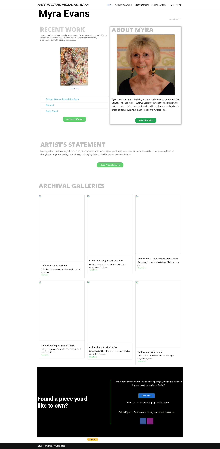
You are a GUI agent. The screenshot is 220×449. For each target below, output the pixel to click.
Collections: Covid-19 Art (103, 347)
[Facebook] (143, 421)
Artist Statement (141, 5)
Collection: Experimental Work (57, 345)
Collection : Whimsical (150, 352)
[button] (74, 119)
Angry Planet (52, 111)
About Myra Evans (123, 5)
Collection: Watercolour (54, 265)
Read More (45, 275)
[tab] (74, 99)
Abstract (50, 105)
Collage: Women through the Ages (62, 99)
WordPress (60, 446)
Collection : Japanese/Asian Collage (158, 258)
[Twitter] (150, 421)
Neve (39, 446)
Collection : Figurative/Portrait (106, 260)
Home (110, 5)
